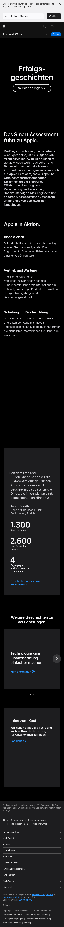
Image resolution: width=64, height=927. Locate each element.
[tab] (30, 694)
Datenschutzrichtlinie (12, 915)
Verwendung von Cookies (36, 915)
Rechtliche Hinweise (12, 923)
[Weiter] (57, 658)
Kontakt (56, 34)
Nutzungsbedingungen (13, 919)
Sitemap (27, 923)
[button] (23, 16)
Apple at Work (12, 34)
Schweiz (6, 905)
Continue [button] (53, 16)
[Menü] (60, 26)
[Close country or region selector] (60, 4)
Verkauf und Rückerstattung (38, 919)
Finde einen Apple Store (42, 894)
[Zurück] (7, 658)
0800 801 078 (25, 900)
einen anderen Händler (13, 897)
